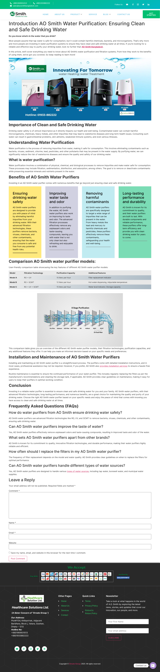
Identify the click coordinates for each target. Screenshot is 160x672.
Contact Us (123, 14)
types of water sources (78, 471)
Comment (14, 491)
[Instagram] (30, 648)
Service (93, 14)
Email (12, 533)
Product (75, 14)
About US (59, 14)
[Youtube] (17, 648)
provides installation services (113, 366)
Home (46, 14)
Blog (105, 14)
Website (12, 543)
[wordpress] (44, 648)
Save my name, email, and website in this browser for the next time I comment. (48, 553)
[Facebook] (23, 648)
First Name (111, 618)
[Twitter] (37, 648)
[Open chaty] (153, 665)
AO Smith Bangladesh (92, 47)
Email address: (113, 627)
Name (12, 523)
